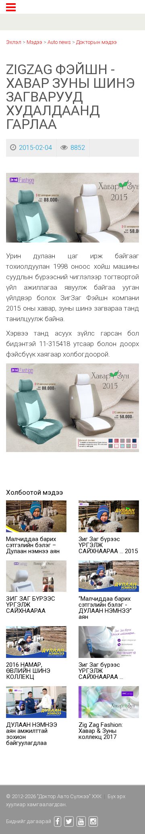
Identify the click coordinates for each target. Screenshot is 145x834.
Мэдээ (34, 42)
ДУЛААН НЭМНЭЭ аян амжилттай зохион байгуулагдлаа (31, 734)
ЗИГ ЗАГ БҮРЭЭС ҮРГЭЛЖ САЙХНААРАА (30, 604)
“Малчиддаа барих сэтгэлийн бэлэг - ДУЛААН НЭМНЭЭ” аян (105, 607)
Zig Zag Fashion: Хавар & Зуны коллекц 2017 (101, 731)
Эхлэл (13, 42)
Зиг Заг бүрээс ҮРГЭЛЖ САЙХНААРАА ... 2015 (108, 545)
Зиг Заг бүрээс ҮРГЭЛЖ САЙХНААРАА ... (101, 670)
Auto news (59, 42)
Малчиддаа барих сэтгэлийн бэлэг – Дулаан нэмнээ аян (33, 545)
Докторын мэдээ (96, 42)
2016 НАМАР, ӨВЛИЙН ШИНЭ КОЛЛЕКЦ (28, 670)
